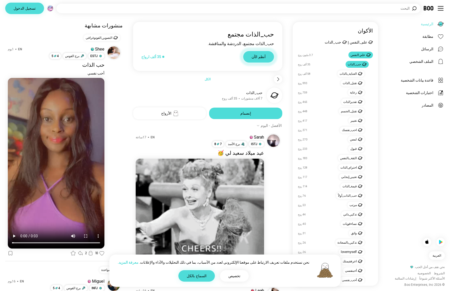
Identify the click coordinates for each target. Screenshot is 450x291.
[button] (251, 137)
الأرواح (166, 113)
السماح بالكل (197, 276)
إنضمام (245, 113)
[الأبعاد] (50, 8)
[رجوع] (278, 79)
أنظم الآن (259, 57)
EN (153, 137)
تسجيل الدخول (25, 8)
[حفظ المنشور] (10, 253)
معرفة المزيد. (128, 262)
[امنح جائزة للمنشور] (73, 253)
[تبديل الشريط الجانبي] (440, 8)
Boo (429, 8)
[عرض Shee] (114, 52)
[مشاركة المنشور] (80, 253)
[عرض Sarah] (273, 140)
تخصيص (234, 276)
